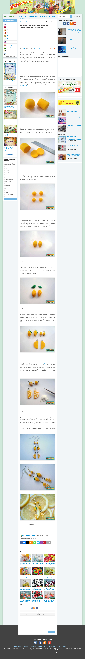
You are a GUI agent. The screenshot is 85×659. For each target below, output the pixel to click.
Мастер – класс (24, 547)
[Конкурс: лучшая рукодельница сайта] (10, 93)
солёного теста (23, 85)
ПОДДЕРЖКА (52, 16)
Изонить (9, 39)
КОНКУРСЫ (43, 16)
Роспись (7, 192)
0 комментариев (42, 48)
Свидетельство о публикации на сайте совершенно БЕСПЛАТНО (74, 138)
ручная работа (31, 547)
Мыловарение (11, 45)
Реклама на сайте (51, 646)
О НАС (28, 18)
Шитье (6, 190)
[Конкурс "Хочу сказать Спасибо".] (10, 128)
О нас (59, 646)
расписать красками (49, 363)
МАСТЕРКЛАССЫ (33, 16)
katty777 (23, 48)
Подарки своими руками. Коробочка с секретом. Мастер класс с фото (73, 156)
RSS (70, 646)
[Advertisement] (37, 39)
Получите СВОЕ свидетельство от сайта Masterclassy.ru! (10, 82)
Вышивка (9, 30)
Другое (7, 196)
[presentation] (21, 614)
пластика (38, 547)
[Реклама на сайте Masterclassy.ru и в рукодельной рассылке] (69, 104)
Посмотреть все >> (10, 154)
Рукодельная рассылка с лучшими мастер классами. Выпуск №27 (73, 147)
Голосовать (10, 199)
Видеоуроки (33, 646)
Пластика (36, 48)
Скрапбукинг (8, 181)
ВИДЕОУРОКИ (23, 16)
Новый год (10, 48)
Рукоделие (7, 177)
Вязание (9, 33)
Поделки (7, 170)
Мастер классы (41, 646)
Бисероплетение (11, 23)
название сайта (10, 16)
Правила (64, 646)
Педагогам (10, 54)
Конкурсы (26, 646)
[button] (21, 614)
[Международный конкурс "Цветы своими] (10, 113)
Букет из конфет (11, 26)
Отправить (51, 632)
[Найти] (71, 16)
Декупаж (9, 36)
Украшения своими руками (47, 547)
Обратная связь (17, 646)
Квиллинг (9, 42)
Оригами (9, 51)
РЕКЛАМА (22, 18)
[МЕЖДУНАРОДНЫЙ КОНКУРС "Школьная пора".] (10, 141)
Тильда (7, 172)
